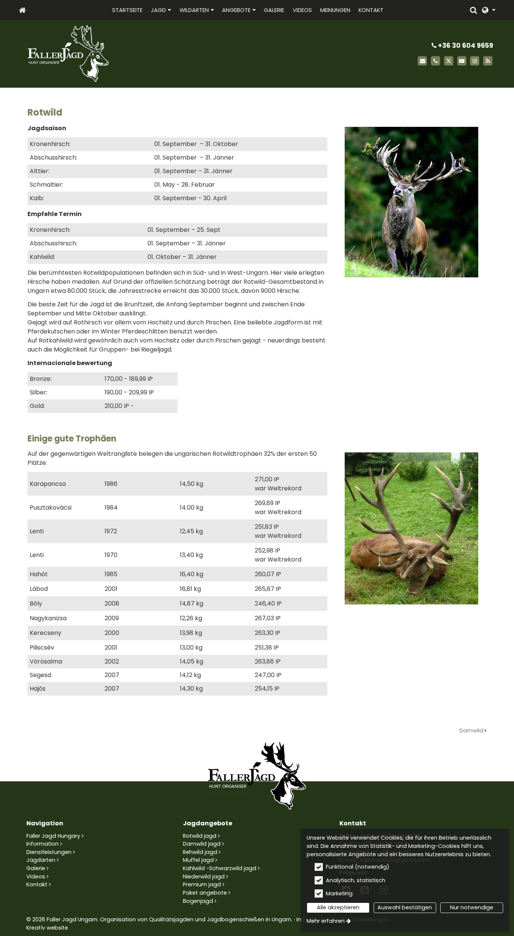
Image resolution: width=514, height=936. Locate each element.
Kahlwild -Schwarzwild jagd (219, 868)
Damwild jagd (202, 844)
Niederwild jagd (204, 876)
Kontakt (36, 884)
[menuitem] (22, 10)
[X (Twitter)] (448, 61)
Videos (35, 876)
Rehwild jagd (200, 852)
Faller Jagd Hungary (53, 836)
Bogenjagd (198, 901)
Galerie (35, 868)
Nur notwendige (471, 907)
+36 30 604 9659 (464, 45)
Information (42, 844)
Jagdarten (40, 860)
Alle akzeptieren (338, 907)
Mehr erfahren (326, 921)
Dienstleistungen (48, 852)
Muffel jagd (198, 860)
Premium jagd (202, 884)
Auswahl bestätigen (404, 907)
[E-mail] (422, 61)
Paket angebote (205, 892)
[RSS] (487, 61)
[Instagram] (474, 61)
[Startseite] (22, 10)
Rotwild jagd (199, 836)
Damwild (472, 730)
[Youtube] (461, 61)
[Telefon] (435, 61)
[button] (488, 10)
